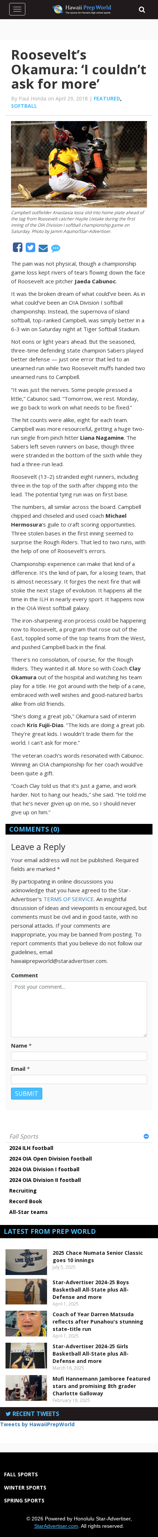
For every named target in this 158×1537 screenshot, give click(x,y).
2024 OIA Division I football (44, 1169)
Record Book (25, 1201)
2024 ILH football (31, 1147)
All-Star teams (28, 1211)
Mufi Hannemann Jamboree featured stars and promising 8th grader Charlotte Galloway (101, 1386)
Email (18, 1068)
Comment (24, 975)
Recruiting (23, 1190)
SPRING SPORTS (24, 1500)
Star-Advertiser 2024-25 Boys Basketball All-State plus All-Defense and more (91, 1289)
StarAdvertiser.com (56, 1526)
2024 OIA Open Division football (50, 1158)
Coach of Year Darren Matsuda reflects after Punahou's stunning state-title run (98, 1321)
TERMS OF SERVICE (68, 899)
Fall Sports (23, 1136)
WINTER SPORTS (25, 1487)
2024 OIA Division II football (45, 1179)
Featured (107, 98)
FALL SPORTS (21, 1474)
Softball (24, 105)
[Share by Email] (44, 249)
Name (19, 1045)
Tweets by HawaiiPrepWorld (37, 1424)
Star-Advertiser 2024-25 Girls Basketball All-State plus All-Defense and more (91, 1353)
